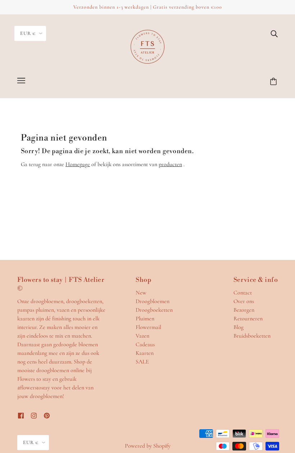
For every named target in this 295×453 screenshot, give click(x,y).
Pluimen (145, 318)
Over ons (243, 301)
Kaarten (145, 353)
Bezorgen (243, 310)
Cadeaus (145, 344)
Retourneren (248, 318)
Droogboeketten (154, 310)
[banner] (147, 46)
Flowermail (148, 327)
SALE (142, 361)
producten (170, 164)
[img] (274, 33)
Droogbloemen (152, 301)
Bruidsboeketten (252, 335)
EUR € (28, 33)
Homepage (77, 164)
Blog (238, 327)
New (141, 292)
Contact (242, 292)
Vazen (142, 335)
